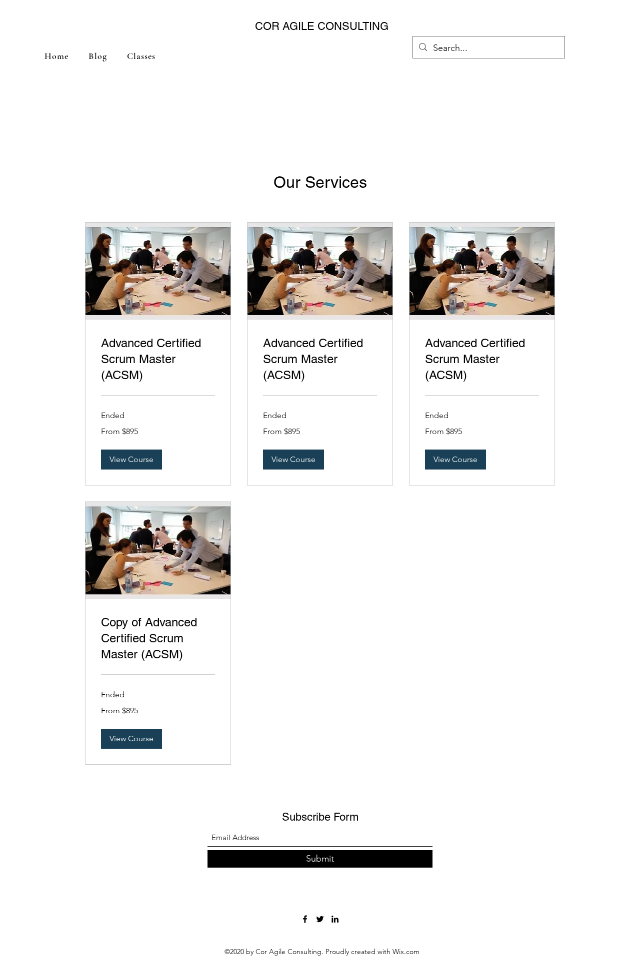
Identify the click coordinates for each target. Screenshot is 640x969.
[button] (131, 460)
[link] (158, 359)
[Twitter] (320, 919)
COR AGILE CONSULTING (321, 26)
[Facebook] (305, 919)
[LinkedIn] (335, 919)
